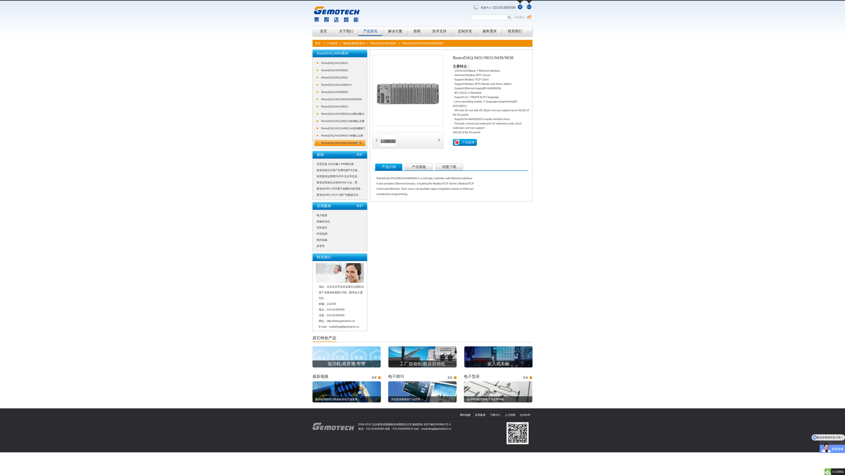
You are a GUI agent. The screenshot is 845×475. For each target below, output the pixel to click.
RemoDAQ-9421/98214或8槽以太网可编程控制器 (342, 122)
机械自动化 (323, 221)
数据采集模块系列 (354, 43)
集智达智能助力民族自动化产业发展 (336, 399)
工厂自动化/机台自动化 (422, 363)
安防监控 (322, 227)
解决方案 (395, 31)
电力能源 (322, 215)
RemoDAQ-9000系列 (383, 43)
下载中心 (495, 415)
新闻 (417, 31)
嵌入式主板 (498, 363)
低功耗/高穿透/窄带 (347, 363)
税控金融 (322, 239)
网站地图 (465, 415)
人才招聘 (510, 415)
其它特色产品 (324, 338)
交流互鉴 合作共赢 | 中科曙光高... (336, 164)
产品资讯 (370, 31)
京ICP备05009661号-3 (437, 424)
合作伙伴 (525, 415)
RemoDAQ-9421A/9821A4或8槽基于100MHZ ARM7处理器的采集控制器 (343, 129)
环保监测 (322, 233)
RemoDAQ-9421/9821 (334, 77)
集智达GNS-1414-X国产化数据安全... (338, 194)
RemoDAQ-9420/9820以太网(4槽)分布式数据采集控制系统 (343, 114)
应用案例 (480, 415)
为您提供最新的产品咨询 (405, 399)
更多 (374, 377)
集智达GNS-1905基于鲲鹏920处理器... (339, 188)
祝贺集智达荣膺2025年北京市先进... (338, 176)
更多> (359, 154)
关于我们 (346, 31)
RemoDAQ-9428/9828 (334, 92)
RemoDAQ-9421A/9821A (336, 84)
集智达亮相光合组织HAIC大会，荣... (338, 182)
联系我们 (515, 31)
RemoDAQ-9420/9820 (334, 70)
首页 (323, 31)
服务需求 (490, 31)
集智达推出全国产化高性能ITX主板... (338, 170)
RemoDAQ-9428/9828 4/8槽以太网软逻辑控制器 (342, 136)
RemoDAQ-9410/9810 (334, 63)
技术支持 (439, 31)
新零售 (321, 246)
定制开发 (465, 31)
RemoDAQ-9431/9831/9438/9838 (422, 43)
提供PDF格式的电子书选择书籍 (485, 399)
